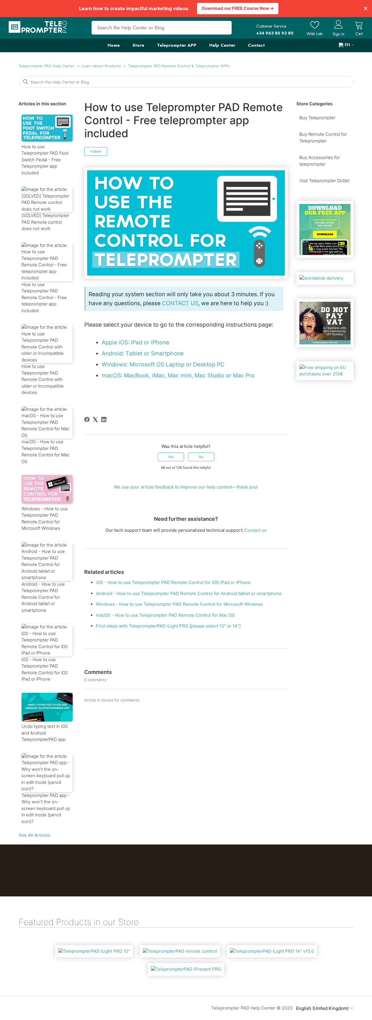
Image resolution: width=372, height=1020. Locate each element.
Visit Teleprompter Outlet (324, 180)
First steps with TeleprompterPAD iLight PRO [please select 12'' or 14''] (168, 626)
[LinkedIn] (103, 419)
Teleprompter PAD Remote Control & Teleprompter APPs (179, 66)
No (201, 457)
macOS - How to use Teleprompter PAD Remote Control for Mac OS (165, 615)
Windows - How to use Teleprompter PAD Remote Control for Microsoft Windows (179, 604)
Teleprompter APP (176, 45)
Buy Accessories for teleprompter (319, 161)
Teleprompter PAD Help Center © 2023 (252, 1008)
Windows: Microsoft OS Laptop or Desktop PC (163, 364)
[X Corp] (95, 419)
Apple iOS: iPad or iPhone (135, 342)
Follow (95, 151)
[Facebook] (87, 419)
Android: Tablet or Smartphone (143, 353)
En (347, 44)
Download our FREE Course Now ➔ (238, 8)
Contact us (255, 530)
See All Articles (34, 835)
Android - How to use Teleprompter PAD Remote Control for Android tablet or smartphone (189, 593)
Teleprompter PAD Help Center (47, 66)
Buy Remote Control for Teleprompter (323, 137)
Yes (171, 457)
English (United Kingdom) (323, 1008)
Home (114, 45)
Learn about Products (101, 66)
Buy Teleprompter (317, 117)
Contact (256, 45)
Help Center (222, 45)
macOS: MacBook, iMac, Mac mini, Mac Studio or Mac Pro (178, 375)
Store (138, 45)
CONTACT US (180, 303)
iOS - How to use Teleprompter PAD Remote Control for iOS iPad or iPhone (173, 582)
